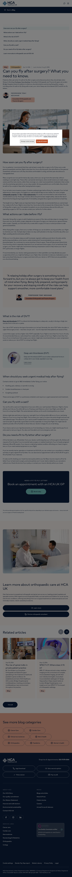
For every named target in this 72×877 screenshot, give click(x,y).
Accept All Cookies (42, 141)
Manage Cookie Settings (27, 141)
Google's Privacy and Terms (50, 136)
